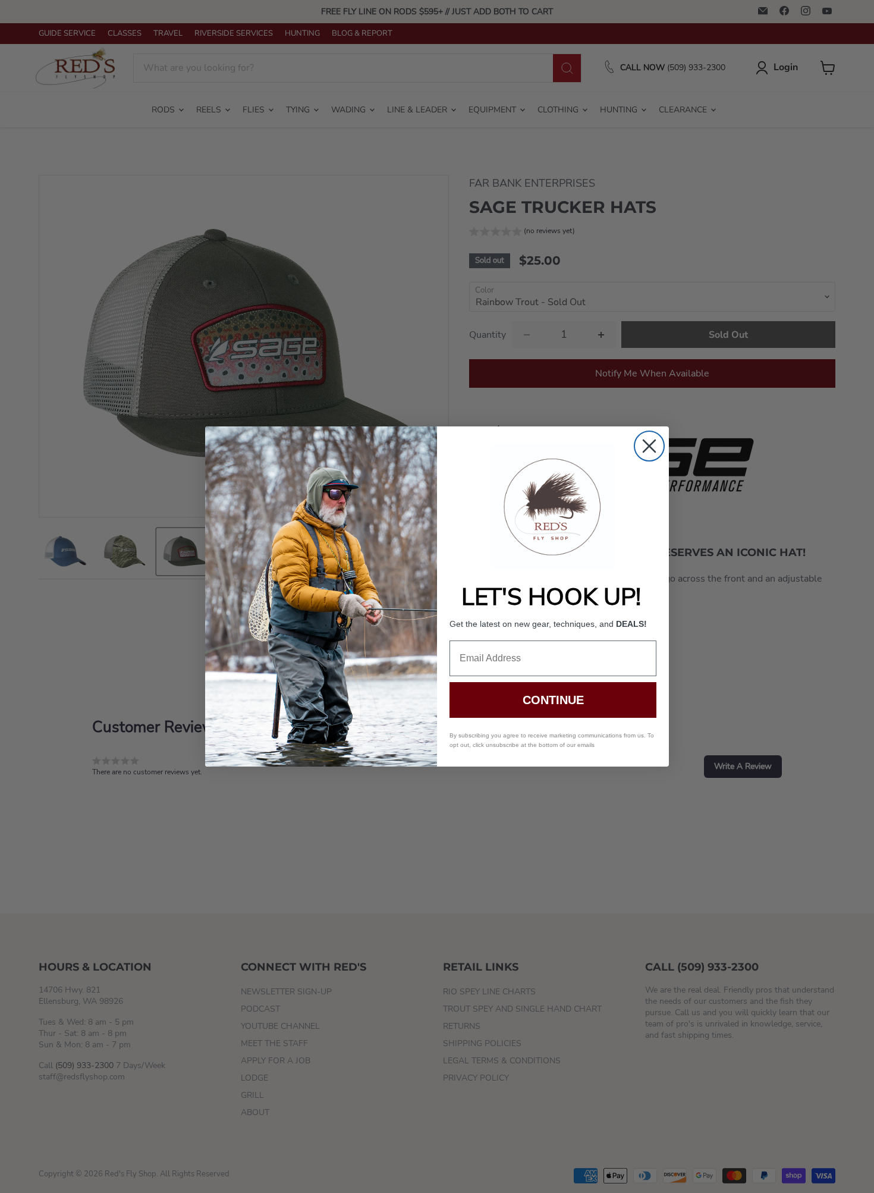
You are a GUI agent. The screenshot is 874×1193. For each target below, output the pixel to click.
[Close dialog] (649, 446)
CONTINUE (553, 700)
